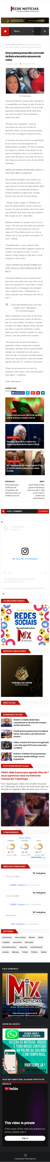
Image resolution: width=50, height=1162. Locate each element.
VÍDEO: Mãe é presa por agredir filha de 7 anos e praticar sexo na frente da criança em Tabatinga (25, 775)
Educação (29, 942)
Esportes (23, 947)
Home (7, 44)
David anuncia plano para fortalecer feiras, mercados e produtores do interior (30, 734)
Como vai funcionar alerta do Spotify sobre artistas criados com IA (24, 416)
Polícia (25, 952)
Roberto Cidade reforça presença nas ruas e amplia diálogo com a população (29, 756)
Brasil (40, 937)
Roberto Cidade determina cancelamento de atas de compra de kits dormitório (29, 722)
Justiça (5, 952)
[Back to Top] (25, 1155)
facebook (43, 511)
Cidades (6, 942)
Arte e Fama (11, 411)
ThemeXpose (30, 1159)
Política (34, 952)
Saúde (43, 952)
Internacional (36, 947)
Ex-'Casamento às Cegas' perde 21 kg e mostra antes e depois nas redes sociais (24, 468)
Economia (17, 942)
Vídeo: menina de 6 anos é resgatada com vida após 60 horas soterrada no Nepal (31, 745)
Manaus (15, 952)
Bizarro (32, 937)
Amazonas (7, 937)
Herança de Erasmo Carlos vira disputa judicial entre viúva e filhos (23, 443)
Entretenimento (18, 44)
